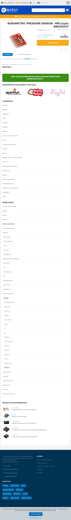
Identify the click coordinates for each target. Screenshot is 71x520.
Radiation (6, 354)
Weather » (7, 67)
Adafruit (4, 211)
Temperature (8, 363)
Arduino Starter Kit (8, 489)
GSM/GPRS (6, 250)
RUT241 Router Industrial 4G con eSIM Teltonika (24, 436)
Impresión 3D (5, 192)
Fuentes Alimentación (8, 179)
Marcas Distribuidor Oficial (44, 459)
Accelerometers (9, 302)
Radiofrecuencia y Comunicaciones (12, 157)
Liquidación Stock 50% (8, 393)
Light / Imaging (8, 341)
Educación (6, 263)
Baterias (4, 175)
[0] (67, 10)
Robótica (4, 131)
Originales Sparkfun (9, 228)
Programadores (7, 280)
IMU (5, 333)
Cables (5, 245)
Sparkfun (5, 219)
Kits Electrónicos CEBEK (9, 206)
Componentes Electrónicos (10, 188)
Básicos (4, 153)
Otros (4, 196)
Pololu (4, 215)
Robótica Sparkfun (8, 293)
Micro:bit (4, 105)
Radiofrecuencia (8, 380)
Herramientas (7, 372)
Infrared (6, 337)
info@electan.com (13, 469)
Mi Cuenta (39, 469)
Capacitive (7, 311)
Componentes (7, 254)
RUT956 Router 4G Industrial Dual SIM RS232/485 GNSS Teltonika (29, 430)
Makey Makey (19, 489)
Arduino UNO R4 (15, 485)
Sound (6, 359)
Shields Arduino (15, 497)
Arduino (4, 109)
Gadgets (5, 376)
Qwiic (3, 118)
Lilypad (4, 140)
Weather (6, 367)
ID (4, 328)
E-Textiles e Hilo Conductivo (10, 135)
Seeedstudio (5, 385)
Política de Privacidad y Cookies (46, 466)
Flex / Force (7, 319)
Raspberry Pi (5, 114)
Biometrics (7, 306)
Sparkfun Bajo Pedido (8, 224)
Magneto (6, 346)
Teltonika (5, 389)
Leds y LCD (5, 162)
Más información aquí (35, 518)
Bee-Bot (23, 485)
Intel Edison (6, 237)
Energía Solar (6, 170)
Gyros (6, 324)
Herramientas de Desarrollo (11, 258)
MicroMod (5, 122)
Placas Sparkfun (8, 241)
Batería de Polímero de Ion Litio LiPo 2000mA (24, 409)
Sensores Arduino (26, 497)
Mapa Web (39, 472)
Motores (4, 149)
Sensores (5, 127)
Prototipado (6, 285)
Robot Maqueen (7, 493)
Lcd (4, 276)
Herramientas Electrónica (9, 166)
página (27, 59)
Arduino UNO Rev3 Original (19, 416)
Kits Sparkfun (7, 272)
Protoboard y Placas (8, 183)
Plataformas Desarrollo (9, 144)
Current (6, 315)
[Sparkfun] (64, 38)
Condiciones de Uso (42, 463)
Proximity (7, 350)
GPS (4, 267)
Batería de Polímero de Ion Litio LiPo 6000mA (24, 423)
